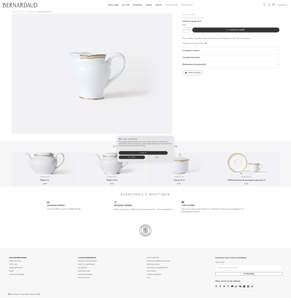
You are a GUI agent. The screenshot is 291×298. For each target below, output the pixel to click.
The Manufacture (171, 5)
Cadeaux (149, 5)
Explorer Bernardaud (17, 258)
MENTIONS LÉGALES (153, 264)
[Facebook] (220, 286)
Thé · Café (125, 5)
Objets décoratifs (16, 268)
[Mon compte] (269, 4)
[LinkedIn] (224, 286)
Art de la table (113, 5)
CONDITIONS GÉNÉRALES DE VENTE (158, 261)
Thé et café (13, 264)
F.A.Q (148, 278)
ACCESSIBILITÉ (151, 271)
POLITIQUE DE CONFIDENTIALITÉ (157, 268)
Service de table (15, 261)
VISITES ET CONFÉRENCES (86, 264)
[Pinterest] (228, 286)
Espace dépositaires (85, 274)
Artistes (159, 5)
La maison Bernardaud (87, 258)
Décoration (137, 5)
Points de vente (194, 73)
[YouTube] (232, 286)
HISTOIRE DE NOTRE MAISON (87, 261)
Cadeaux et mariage (16, 274)
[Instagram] (216, 286)
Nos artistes (82, 268)
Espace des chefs (187, 5)
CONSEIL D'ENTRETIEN (154, 274)
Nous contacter (153, 258)
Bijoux (11, 271)
